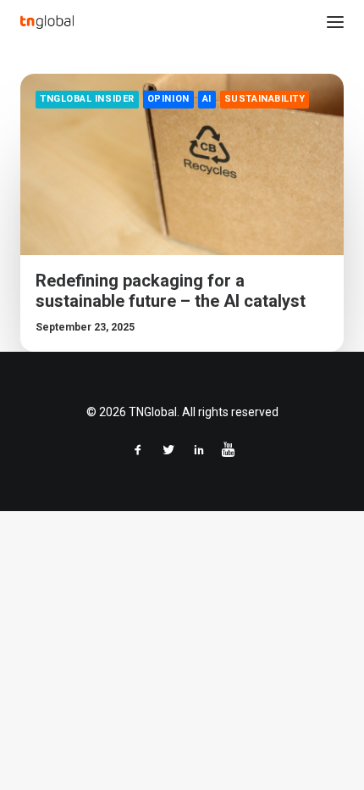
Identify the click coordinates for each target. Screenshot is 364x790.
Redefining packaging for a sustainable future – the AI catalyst (171, 290)
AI (207, 98)
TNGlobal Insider (87, 98)
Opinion (168, 98)
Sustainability (265, 98)
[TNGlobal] (47, 22)
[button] (335, 22)
